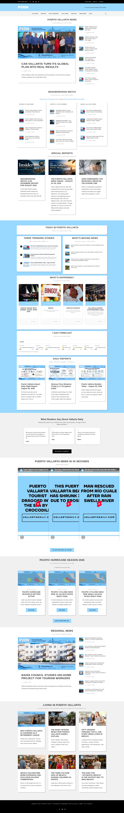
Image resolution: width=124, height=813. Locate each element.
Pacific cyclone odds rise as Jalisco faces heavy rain (62, 594)
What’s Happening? (54, 13)
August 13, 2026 (92, 140)
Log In (90, 13)
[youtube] (35, 1)
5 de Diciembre (51, 99)
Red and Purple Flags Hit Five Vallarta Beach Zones (94, 137)
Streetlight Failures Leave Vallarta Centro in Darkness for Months (91, 69)
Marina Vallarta (73, 99)
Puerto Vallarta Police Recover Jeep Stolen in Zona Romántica (34, 119)
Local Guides (64, 13)
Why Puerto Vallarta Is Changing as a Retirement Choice (31, 733)
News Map (43, 13)
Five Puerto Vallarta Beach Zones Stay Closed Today (94, 128)
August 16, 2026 (92, 589)
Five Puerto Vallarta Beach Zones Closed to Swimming (91, 79)
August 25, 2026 (30, 114)
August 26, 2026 (61, 126)
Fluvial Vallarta (81, 99)
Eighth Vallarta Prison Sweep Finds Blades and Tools (91, 28)
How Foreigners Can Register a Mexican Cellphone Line (92, 181)
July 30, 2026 (61, 143)
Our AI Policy (73, 803)
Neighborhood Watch (62, 92)
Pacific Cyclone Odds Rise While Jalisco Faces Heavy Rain (93, 594)
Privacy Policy (47, 803)
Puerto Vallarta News (62, 19)
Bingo (50, 308)
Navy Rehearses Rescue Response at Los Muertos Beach (32, 138)
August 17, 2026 (90, 685)
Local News (35, 13)
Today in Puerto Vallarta (62, 227)
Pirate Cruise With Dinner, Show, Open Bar (28, 309)
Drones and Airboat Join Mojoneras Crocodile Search (90, 59)
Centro (56, 99)
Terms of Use (36, 803)
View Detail (33, 321)
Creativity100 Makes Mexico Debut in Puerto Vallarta (94, 119)
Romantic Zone (43, 99)
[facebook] (30, 1)
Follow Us (95, 1)
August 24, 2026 (31, 589)
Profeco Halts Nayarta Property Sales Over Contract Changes (95, 673)
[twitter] (33, 1)
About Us (82, 803)
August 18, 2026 (30, 142)
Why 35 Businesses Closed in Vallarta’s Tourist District (33, 128)
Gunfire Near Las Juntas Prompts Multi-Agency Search (91, 49)
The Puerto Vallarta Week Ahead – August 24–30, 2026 (62, 181)
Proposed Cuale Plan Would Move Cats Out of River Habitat (65, 140)
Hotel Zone (66, 99)
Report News (88, 1)
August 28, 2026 (27, 70)
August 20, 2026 (62, 589)
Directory (74, 13)
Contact (90, 803)
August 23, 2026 (90, 667)
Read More (31, 610)
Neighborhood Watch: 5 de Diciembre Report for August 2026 (64, 122)
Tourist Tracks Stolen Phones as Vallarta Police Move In (33, 111)
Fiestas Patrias (73, 308)
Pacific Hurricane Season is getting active (31, 594)
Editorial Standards (60, 803)
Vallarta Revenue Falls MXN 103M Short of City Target (91, 38)
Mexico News (83, 13)
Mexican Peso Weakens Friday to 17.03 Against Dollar (61, 386)
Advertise (101, 1)
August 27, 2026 (90, 63)
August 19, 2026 (30, 131)
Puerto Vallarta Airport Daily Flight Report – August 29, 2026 (30, 386)
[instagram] (38, 1)
